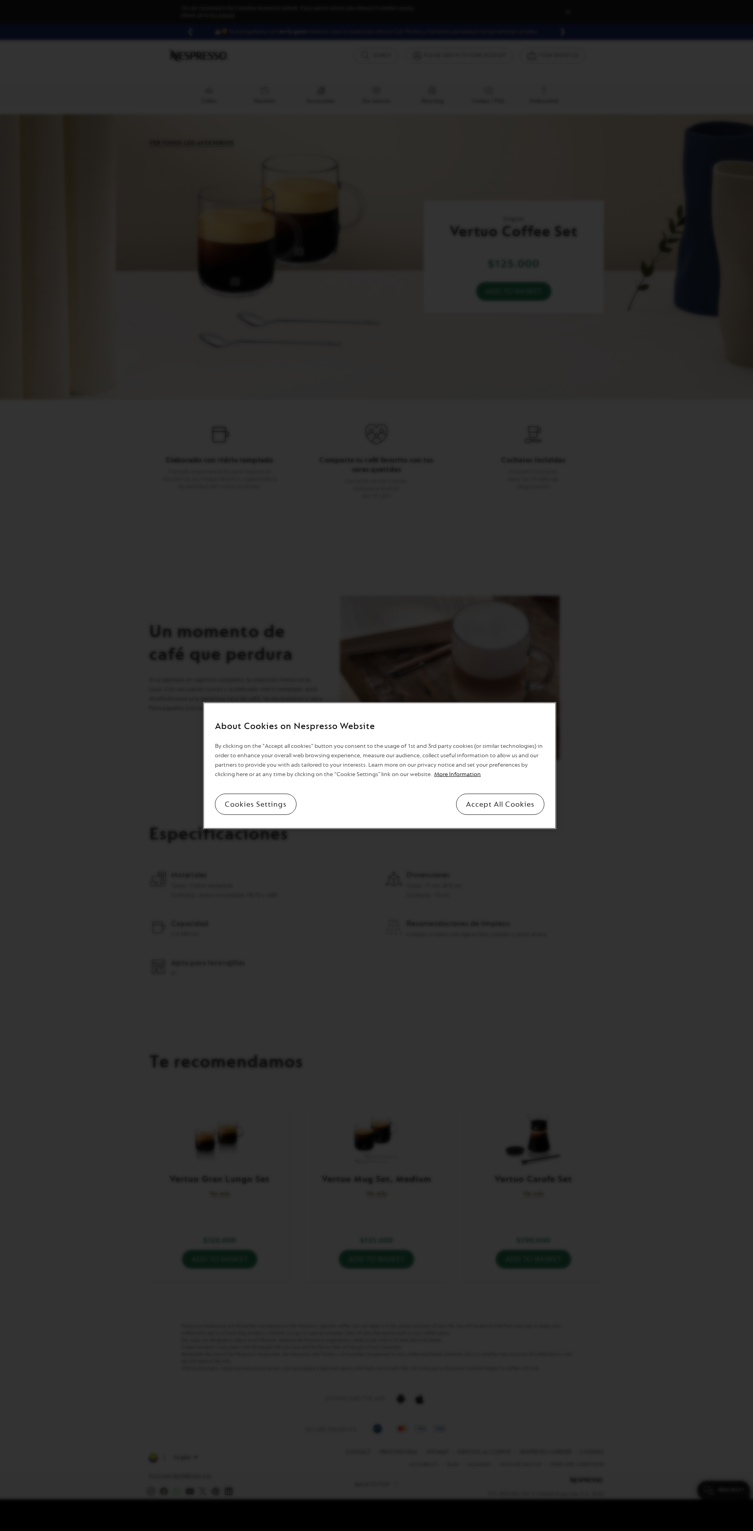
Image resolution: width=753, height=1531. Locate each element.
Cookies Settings (256, 804)
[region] (379, 765)
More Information (457, 774)
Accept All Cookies (500, 804)
